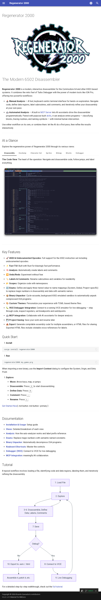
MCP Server (46, 112)
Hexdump (22, 153)
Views (9, 429)
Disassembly (9, 153)
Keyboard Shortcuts (16, 446)
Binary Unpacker (14, 442)
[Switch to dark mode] (91, 3)
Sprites (49, 153)
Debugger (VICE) (14, 451)
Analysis (10, 433)
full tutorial (57, 586)
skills (48, 116)
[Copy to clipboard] (96, 349)
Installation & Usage (16, 424)
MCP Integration (14, 455)
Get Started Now (9, 406)
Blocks (69, 153)
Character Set (36, 153)
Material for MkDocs (18, 597)
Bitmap (59, 153)
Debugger (80, 153)
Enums (9, 438)
